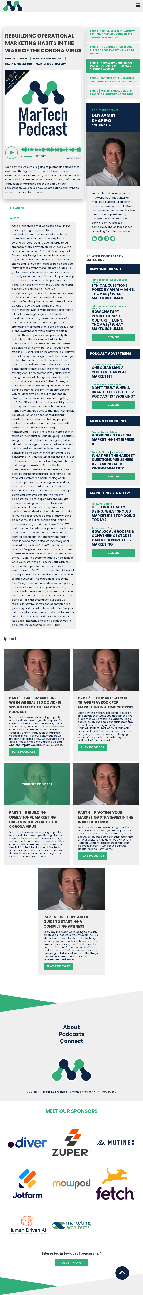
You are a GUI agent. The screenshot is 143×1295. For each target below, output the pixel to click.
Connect (71, 1041)
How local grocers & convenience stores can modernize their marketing (113, 538)
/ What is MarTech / (82, 1092)
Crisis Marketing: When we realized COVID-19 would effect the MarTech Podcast (112, 34)
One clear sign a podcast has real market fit (109, 372)
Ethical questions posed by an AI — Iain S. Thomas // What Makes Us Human (113, 291)
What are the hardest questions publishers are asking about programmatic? (113, 462)
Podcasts (71, 1034)
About (71, 1027)
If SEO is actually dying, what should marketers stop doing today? (113, 513)
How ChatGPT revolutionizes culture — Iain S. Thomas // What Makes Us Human (107, 320)
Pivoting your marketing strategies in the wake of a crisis (112, 80)
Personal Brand (17, 58)
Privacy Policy (106, 1092)
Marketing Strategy (51, 64)
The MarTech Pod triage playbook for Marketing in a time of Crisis (112, 50)
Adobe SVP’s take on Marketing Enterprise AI (113, 439)
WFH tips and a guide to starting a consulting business (111, 92)
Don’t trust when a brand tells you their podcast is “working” (113, 392)
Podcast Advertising (48, 58)
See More (113, 337)
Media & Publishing (18, 64)
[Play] (11, 152)
